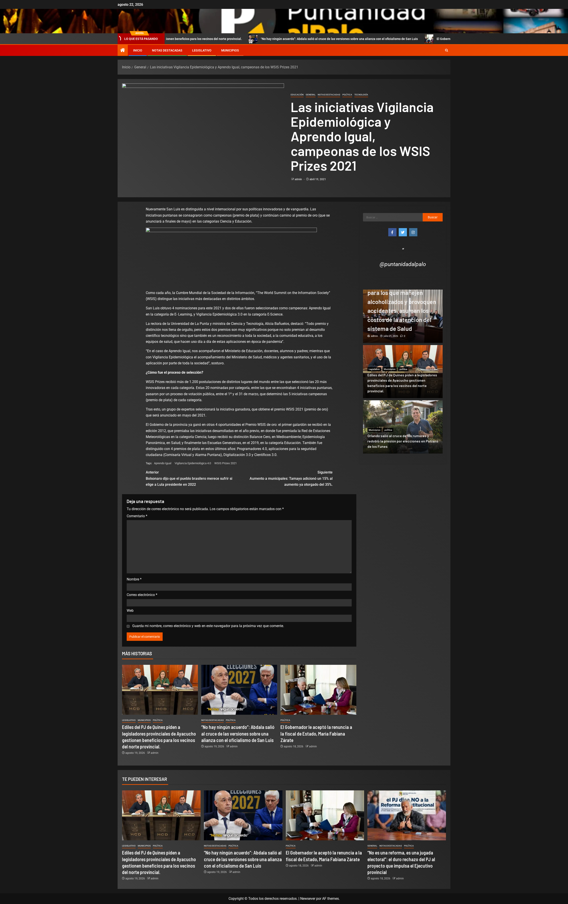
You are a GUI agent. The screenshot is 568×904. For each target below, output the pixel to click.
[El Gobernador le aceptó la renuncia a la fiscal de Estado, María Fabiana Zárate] (318, 690)
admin (299, 179)
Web (130, 610)
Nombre (134, 579)
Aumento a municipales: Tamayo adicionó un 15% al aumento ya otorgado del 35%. (291, 478)
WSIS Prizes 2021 (225, 463)
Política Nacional (392, 294)
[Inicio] (122, 50)
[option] (403, 316)
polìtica (347, 94)
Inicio (137, 50)
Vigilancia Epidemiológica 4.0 (193, 463)
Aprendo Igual (162, 463)
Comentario (137, 516)
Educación (297, 94)
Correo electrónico (142, 595)
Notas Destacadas (167, 50)
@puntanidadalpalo (403, 264)
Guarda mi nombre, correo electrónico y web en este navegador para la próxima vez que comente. (208, 626)
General (311, 94)
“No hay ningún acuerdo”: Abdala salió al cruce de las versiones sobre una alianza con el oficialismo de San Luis (278, 39)
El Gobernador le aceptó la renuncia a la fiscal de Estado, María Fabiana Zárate (430, 39)
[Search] (446, 50)
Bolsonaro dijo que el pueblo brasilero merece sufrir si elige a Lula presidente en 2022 (189, 478)
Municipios (230, 50)
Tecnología (361, 94)
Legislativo (201, 50)
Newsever (307, 898)
